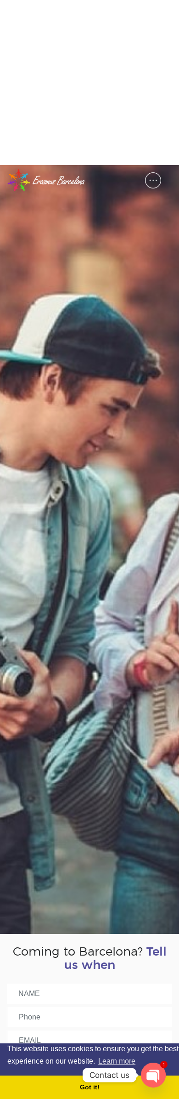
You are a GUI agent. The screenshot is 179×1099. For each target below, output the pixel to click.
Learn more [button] (116, 1061)
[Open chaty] (153, 1075)
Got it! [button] (90, 1087)
